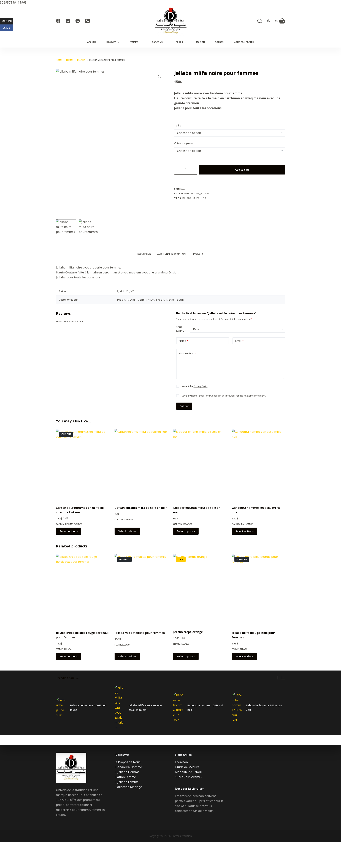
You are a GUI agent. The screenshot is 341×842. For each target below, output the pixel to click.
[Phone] (87, 21)
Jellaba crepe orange (188, 632)
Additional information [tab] (171, 253)
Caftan (60, 524)
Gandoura (238, 524)
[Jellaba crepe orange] (199, 589)
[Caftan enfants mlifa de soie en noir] (141, 465)
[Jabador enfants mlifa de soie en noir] (199, 465)
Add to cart (242, 169)
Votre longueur (183, 143)
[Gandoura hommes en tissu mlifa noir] (258, 465)
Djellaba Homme (127, 772)
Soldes (219, 42)
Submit (184, 406)
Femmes (133, 42)
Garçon (128, 519)
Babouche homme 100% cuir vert (264, 707)
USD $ (8, 27)
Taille (177, 125)
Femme (195, 193)
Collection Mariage (128, 787)
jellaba (186, 198)
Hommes (111, 42)
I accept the (194, 386)
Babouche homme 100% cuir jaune (88, 707)
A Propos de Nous (127, 762)
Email (239, 340)
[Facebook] (58, 21)
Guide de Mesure (187, 767)
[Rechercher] (259, 21)
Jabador (187, 524)
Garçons (157, 42)
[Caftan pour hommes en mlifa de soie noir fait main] (82, 465)
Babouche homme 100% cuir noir (205, 707)
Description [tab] (144, 253)
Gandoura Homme (128, 767)
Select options (68, 531)
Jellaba (205, 193)
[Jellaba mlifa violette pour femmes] (141, 590)
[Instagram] (68, 21)
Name (183, 340)
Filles (179, 42)
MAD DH (7, 21)
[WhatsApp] (77, 21)
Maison (200, 42)
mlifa (196, 198)
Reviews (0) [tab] (198, 253)
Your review (187, 353)
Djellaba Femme (127, 782)
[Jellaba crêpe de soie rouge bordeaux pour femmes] (82, 590)
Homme (69, 524)
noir (204, 198)
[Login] (268, 21)
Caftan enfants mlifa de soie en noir (141, 508)
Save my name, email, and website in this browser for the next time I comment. (224, 395)
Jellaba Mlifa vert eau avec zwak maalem (146, 707)
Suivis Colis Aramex (188, 777)
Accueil (91, 42)
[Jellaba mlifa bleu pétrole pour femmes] (258, 590)
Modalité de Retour (188, 772)
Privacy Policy (201, 386)
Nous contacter (244, 42)
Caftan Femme (125, 777)
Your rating (181, 329)
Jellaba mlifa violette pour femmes (140, 633)
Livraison (181, 762)
